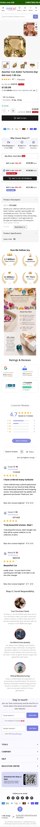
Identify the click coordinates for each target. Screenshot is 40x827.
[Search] (35, 17)
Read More (19, 227)
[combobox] (17, 17)
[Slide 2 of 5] (15, 65)
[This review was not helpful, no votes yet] (31, 503)
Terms (14, 734)
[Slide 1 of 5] (6, 65)
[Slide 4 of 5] (32, 65)
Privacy (19, 734)
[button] (37, 90)
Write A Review (21, 441)
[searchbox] (12, 451)
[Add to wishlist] (36, 29)
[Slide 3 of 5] (23, 65)
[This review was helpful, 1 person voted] (27, 584)
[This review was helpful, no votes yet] (27, 503)
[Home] (11, 9)
